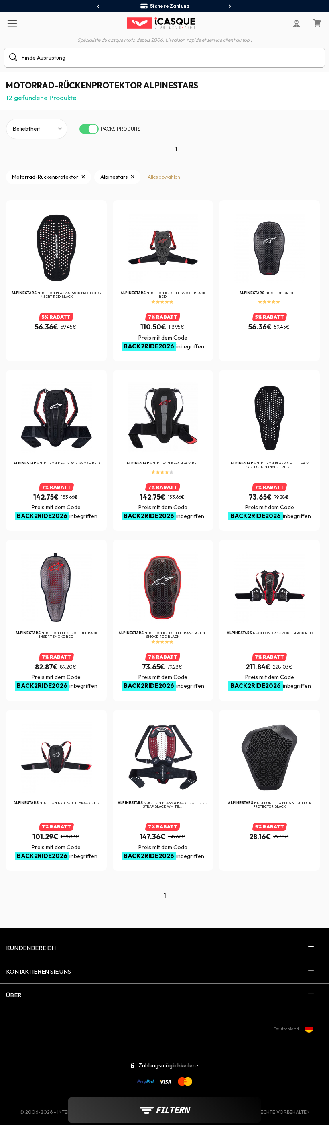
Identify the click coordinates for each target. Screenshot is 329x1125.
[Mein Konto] (296, 23)
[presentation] (98, 6)
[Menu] (12, 23)
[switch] (89, 129)
